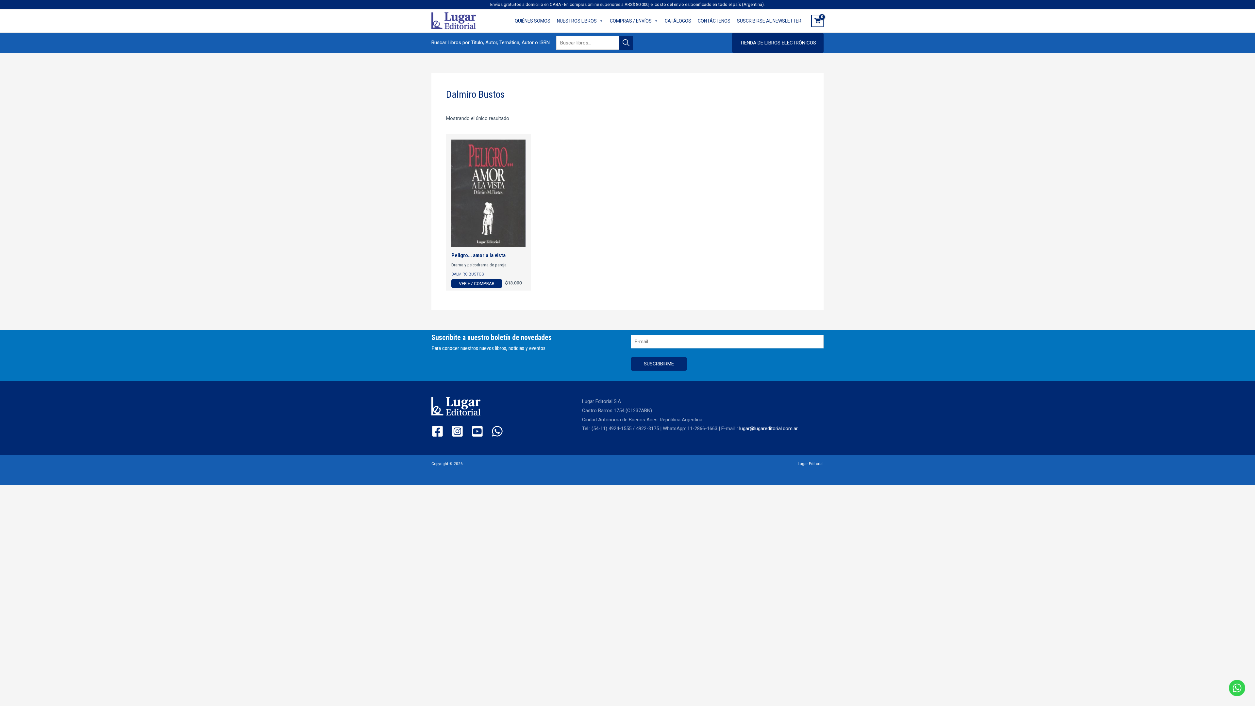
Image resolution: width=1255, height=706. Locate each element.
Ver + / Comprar (476, 283)
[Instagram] (457, 431)
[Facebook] (437, 431)
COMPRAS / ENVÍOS (631, 21)
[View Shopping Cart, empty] (817, 21)
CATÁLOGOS (678, 21)
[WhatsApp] (497, 431)
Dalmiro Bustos (467, 274)
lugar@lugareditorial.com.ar (768, 428)
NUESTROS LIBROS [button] (577, 21)
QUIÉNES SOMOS (532, 21)
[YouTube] (477, 431)
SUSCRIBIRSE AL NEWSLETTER (769, 21)
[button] (778, 43)
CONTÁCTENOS (714, 21)
